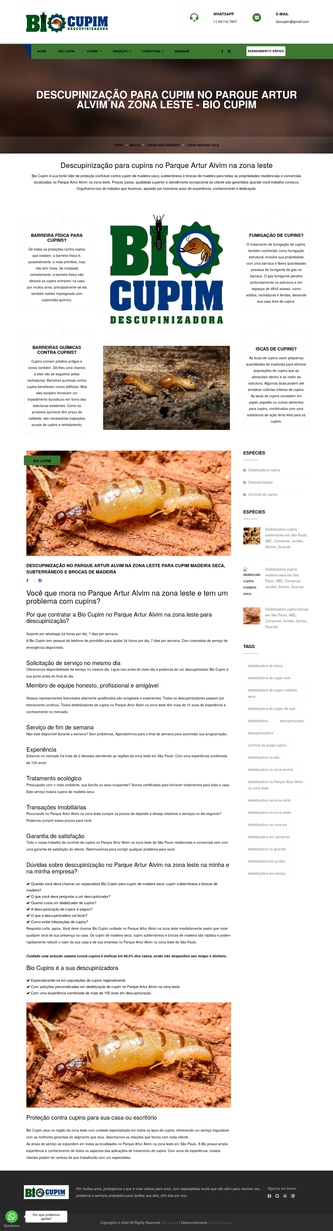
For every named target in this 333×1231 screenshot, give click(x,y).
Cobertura (151, 51)
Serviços (120, 51)
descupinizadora (260, 732)
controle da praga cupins (267, 745)
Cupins (92, 51)
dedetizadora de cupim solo (269, 677)
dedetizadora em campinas (269, 836)
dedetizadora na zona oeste (269, 812)
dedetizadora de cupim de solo (271, 708)
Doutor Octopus (220, 1222)
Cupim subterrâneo (163, 145)
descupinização (292, 720)
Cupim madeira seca (202, 145)
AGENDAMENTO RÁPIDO (266, 51)
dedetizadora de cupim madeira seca (272, 693)
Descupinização (260, 482)
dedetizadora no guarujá (267, 848)
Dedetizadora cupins (264, 469)
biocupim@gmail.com (292, 21)
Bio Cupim (67, 51)
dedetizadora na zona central (270, 769)
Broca (135, 145)
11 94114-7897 (225, 21)
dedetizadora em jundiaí (266, 861)
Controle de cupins (262, 494)
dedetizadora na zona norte (269, 800)
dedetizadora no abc (264, 757)
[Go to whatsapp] (12, 1217)
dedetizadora (258, 720)
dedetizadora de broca (265, 665)
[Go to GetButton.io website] (12, 1226)
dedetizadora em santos (266, 873)
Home (41, 51)
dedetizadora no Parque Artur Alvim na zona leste (275, 784)
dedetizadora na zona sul (267, 824)
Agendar (182, 51)
